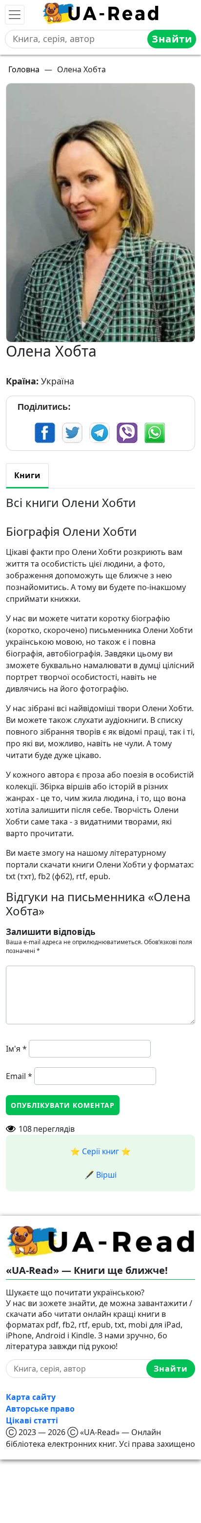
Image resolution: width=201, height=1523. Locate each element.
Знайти (172, 38)
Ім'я (16, 1048)
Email (19, 1076)
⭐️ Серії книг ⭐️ (100, 1151)
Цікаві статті (32, 1420)
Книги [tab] (27, 475)
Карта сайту (31, 1397)
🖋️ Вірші (100, 1174)
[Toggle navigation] (14, 14)
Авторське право (40, 1408)
